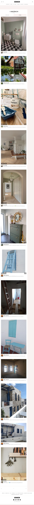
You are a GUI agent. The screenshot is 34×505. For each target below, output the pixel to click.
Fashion (18, 4)
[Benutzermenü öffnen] (32, 1)
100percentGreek (6, 275)
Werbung (21, 494)
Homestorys (7, 4)
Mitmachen (21, 4)
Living (11, 4)
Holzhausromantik (6, 82)
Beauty (15, 4)
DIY (13, 4)
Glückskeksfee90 (6, 244)
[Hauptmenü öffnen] (1, 1)
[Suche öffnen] (3, 1)
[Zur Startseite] (17, 1)
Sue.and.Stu (5, 165)
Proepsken (5, 481)
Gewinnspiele (26, 4)
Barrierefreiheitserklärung (15, 494)
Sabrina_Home (5, 126)
